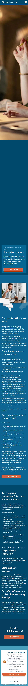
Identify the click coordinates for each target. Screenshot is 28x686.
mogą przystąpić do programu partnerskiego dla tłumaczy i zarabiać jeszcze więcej (13, 445)
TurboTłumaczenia (8, 247)
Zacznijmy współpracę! (11, 476)
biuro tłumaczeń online (11, 328)
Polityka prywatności (20, 684)
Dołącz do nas (13, 269)
